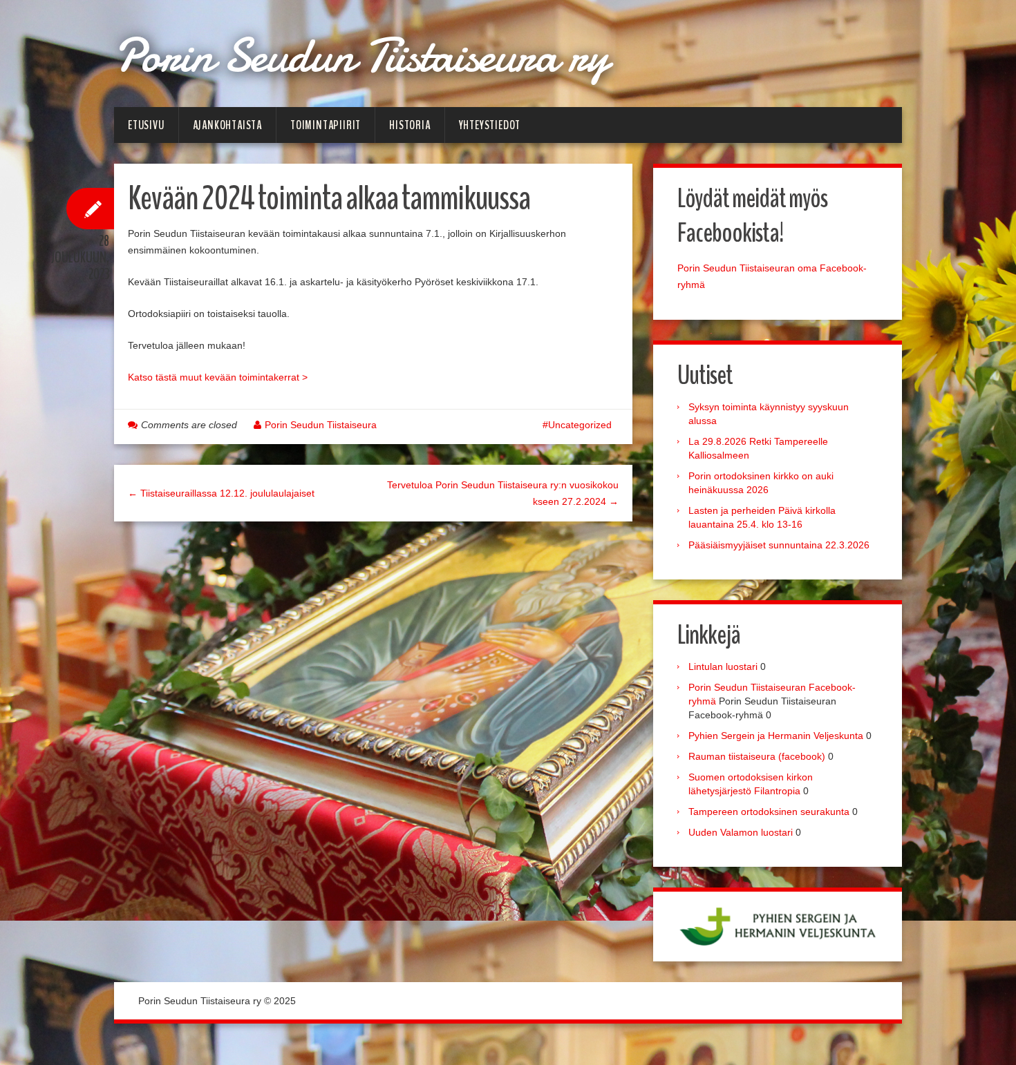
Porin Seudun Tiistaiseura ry (361, 55)
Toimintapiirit (325, 125)
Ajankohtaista (227, 125)
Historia (409, 125)
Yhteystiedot (490, 125)
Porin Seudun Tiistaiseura (321, 424)
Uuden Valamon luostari (740, 832)
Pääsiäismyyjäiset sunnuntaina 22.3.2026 (778, 544)
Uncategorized (580, 424)
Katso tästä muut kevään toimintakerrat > (218, 377)
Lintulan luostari (723, 666)
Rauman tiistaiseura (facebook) (756, 756)
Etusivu (146, 125)
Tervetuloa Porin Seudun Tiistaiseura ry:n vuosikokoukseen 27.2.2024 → (503, 493)
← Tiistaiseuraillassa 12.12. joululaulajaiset (221, 493)
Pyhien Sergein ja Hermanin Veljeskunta (775, 735)
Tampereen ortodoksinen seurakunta (768, 811)
